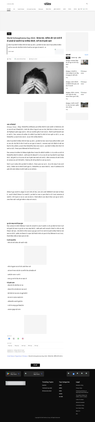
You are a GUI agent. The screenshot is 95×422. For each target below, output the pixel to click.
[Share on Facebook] (9, 338)
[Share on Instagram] (23, 338)
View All (86, 54)
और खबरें (35, 365)
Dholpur (25, 356)
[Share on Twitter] (14, 338)
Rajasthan (18, 356)
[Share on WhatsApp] (18, 338)
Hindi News (10, 356)
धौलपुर (9, 33)
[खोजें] (87, 3)
